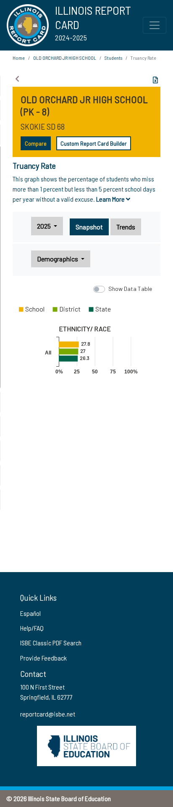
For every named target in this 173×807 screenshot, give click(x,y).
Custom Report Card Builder (93, 143)
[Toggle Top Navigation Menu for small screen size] (154, 25)
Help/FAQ (32, 628)
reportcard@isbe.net (47, 714)
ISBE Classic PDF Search (50, 643)
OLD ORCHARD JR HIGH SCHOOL (64, 58)
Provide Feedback (43, 658)
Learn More (111, 199)
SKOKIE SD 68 (43, 126)
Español (30, 613)
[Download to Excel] (155, 80)
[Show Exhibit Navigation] (17, 78)
